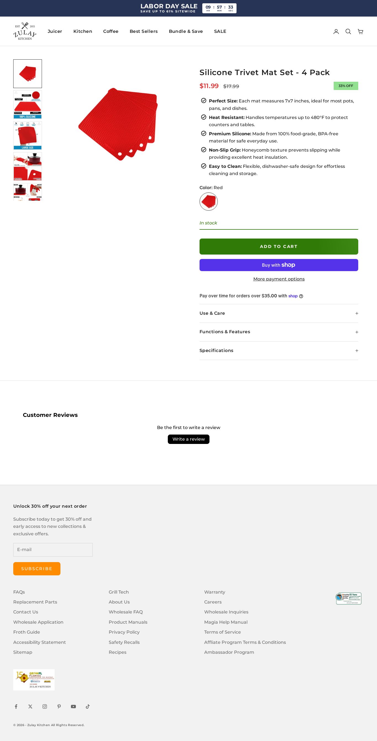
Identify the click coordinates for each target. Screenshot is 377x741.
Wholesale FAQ (126, 612)
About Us (119, 602)
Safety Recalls (124, 642)
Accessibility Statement (39, 642)
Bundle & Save (186, 31)
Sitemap (22, 652)
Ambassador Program (229, 652)
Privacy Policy (124, 632)
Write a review (188, 439)
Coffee (111, 31)
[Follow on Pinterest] (59, 706)
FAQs (19, 592)
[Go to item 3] (27, 135)
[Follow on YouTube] (73, 706)
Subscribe (36, 568)
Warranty (214, 592)
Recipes (117, 652)
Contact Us (25, 612)
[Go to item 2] (27, 104)
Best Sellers (144, 31)
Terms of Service (222, 632)
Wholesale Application (38, 622)
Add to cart (279, 246)
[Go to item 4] (27, 166)
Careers (213, 602)
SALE (220, 31)
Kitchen (82, 31)
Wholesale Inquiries (226, 612)
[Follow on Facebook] (16, 706)
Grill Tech (119, 592)
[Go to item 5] (27, 197)
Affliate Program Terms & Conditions (245, 642)
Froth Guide (26, 632)
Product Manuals (128, 622)
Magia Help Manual (226, 622)
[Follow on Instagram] (44, 706)
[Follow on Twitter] (30, 706)
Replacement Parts (35, 602)
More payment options (279, 279)
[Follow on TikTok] (88, 706)
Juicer (55, 31)
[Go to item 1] (27, 73)
